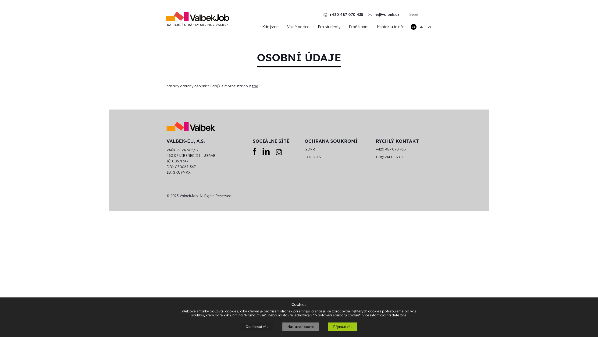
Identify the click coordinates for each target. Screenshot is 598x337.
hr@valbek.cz (390, 157)
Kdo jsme (270, 26)
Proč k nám (359, 26)
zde (255, 86)
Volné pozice (298, 26)
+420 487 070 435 (391, 149)
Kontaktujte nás (391, 26)
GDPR (310, 149)
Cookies (313, 157)
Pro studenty (329, 26)
